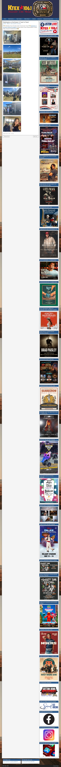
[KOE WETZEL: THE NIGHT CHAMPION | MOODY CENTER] (49, 82)
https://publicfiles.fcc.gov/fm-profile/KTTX (10, 761)
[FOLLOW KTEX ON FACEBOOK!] (49, 719)
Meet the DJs (10, 18)
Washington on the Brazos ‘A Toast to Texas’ (16, 22)
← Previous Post (6, 136)
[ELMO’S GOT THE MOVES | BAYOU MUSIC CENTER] (49, 627)
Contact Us (39, 18)
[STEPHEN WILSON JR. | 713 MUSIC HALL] (49, 305)
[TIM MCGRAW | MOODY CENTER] (49, 122)
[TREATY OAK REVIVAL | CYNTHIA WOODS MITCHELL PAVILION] (49, 599)
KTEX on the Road (17, 23)
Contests (34, 18)
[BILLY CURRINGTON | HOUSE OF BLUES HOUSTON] (49, 181)
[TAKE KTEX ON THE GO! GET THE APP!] (49, 750)
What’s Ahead (26, 18)
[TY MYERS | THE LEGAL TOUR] (49, 653)
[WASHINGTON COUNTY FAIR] (49, 226)
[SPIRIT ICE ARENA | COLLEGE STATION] (49, 709)
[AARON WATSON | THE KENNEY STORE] (49, 55)
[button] (56, 19)
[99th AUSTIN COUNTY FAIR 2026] (49, 383)
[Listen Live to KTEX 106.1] (49, 27)
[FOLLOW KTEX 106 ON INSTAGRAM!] (49, 735)
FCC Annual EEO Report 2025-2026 (28, 761)
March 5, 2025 (10, 23)
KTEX (5, 23)
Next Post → (36, 136)
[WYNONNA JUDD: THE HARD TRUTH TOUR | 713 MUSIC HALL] (49, 437)
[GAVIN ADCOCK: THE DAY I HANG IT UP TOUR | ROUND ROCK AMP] (49, 204)
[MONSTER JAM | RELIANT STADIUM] (49, 473)
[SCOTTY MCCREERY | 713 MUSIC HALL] (49, 279)
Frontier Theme (55, 766)
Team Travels (18, 18)
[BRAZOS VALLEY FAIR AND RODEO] (49, 521)
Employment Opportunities (48, 18)
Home (5, 18)
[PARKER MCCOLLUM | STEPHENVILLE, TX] (49, 257)
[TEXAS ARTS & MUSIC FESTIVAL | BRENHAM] (49, 502)
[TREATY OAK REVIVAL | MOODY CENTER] (49, 571)
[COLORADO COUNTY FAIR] (49, 153)
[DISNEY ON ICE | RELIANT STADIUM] (49, 557)
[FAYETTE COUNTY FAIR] (49, 109)
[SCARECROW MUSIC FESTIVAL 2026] (49, 409)
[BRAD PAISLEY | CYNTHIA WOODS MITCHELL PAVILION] (49, 356)
